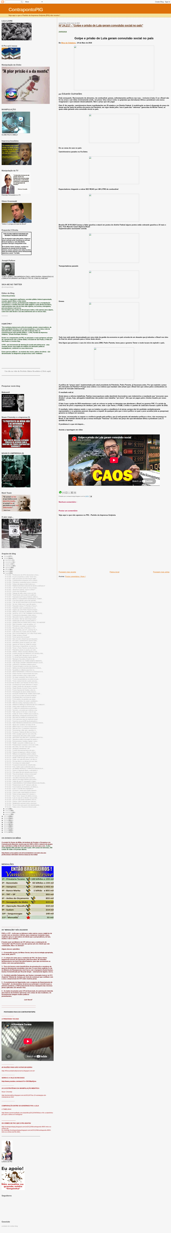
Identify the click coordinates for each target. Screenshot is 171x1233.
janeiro (7, 814)
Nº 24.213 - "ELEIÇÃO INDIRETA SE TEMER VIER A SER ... (23, 693)
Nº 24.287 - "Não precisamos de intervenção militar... (21, 578)
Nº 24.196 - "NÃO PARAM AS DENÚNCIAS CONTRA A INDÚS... (24, 723)
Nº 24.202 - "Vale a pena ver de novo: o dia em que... (21, 712)
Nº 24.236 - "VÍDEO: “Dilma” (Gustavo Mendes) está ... (22, 651)
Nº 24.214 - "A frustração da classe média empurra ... (21, 692)
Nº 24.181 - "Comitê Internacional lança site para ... (20, 750)
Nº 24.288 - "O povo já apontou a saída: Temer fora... (21, 577)
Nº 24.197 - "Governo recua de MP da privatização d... (21, 721)
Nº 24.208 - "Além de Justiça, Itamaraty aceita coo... (21, 703)
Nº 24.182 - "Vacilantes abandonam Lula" (17, 748)
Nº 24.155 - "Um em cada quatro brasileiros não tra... (21, 799)
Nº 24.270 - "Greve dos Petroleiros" (16, 591)
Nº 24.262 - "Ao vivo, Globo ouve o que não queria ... (21, 604)
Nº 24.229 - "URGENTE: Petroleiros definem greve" (20, 664)
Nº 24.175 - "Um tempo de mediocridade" (17, 763)
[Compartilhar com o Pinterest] (75, 492)
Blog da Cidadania (68, 43)
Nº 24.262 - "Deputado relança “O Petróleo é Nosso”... (21, 606)
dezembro (8, 560)
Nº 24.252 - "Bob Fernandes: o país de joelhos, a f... (21, 624)
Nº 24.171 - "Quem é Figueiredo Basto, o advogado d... (21, 770)
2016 (6, 818)
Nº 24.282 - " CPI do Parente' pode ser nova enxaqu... (21, 587)
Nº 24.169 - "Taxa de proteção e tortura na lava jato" (21, 774)
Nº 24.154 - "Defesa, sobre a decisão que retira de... (21, 801)
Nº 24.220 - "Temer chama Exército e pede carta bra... (21, 681)
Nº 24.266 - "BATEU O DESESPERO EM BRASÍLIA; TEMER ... (24, 598)
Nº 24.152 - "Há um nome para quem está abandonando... (22, 805)
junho (7, 571)
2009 (6, 832)
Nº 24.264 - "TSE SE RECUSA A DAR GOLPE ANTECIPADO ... (24, 602)
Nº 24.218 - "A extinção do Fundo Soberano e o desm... (22, 684)
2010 (6, 830)
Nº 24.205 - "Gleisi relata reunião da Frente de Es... (20, 706)
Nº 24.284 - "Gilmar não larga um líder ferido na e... (20, 584)
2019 (6, 556)
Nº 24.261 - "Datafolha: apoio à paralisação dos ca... (21, 608)
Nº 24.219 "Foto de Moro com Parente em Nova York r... (22, 682)
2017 (6, 816)
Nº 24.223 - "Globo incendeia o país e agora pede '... (21, 675)
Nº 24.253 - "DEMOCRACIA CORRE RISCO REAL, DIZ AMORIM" (25, 622)
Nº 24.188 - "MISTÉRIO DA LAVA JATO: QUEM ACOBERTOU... (24, 737)
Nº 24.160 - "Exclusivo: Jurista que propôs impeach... (21, 790)
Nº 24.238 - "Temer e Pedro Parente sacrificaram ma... (21, 648)
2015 (6, 820)
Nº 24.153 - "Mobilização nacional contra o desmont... (21, 803)
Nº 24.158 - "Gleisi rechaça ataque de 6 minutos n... (20, 794)
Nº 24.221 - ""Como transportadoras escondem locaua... (22, 679)
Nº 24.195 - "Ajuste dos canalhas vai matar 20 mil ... (20, 724)
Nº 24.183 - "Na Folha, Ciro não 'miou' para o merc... (21, 746)
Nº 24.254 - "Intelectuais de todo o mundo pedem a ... (21, 620)
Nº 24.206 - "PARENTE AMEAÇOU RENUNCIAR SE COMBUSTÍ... (25, 704)
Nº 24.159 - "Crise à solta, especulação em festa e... (21, 792)
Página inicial (114, 572)
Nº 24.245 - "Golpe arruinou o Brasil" (16, 635)
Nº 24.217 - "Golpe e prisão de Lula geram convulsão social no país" (101, 25)
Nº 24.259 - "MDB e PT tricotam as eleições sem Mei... (21, 611)
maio (7, 573)
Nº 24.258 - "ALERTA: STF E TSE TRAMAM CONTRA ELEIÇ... (24, 613)
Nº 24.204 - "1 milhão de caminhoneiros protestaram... (21, 708)
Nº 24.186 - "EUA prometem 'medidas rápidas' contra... (21, 741)
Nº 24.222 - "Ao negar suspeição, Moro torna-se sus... (21, 677)
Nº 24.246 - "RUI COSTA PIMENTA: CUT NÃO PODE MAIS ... (24, 633)
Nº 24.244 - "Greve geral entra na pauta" (17, 637)
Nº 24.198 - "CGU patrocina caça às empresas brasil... (21, 719)
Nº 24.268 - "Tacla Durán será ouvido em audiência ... (21, 595)
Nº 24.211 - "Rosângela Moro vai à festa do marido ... (21, 697)
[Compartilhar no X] (69, 492)
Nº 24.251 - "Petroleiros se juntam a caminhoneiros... (21, 626)
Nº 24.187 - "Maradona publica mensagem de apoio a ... (22, 739)
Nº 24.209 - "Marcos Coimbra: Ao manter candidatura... (21, 701)
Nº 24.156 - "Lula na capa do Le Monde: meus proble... (21, 798)
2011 (6, 828)
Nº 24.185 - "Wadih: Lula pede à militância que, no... (20, 743)
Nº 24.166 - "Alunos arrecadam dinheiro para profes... (21, 779)
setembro (8, 566)
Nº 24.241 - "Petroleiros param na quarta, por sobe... (21, 642)
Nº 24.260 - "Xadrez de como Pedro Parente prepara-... (22, 609)
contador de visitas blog (10, 1226)
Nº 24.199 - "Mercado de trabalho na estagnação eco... (21, 717)
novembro (8, 562)
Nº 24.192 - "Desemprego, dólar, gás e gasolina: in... (21, 730)
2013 (6, 824)
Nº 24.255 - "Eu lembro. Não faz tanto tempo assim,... (21, 619)
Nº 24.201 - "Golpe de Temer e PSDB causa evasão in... (22, 713)
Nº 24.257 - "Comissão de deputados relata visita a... (21, 615)
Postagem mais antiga (161, 572)
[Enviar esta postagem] (90, 496)
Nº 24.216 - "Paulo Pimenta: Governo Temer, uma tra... (21, 688)
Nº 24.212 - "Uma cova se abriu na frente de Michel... (21, 695)
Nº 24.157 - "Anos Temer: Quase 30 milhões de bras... (21, 796)
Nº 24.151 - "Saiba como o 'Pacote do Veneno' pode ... (21, 807)
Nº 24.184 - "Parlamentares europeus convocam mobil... (22, 745)
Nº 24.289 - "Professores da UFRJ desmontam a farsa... (22, 575)
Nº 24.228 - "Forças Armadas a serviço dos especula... (22, 666)
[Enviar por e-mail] (63, 492)
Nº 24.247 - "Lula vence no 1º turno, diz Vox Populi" (20, 631)
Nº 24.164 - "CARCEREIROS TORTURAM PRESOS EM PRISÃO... (25, 783)
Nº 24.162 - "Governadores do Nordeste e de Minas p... (22, 787)
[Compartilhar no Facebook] (72, 492)
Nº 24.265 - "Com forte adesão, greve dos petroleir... (21, 600)
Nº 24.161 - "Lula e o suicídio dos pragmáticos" (19, 788)
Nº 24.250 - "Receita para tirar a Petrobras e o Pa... (20, 628)
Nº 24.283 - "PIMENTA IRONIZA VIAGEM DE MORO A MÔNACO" (25, 586)
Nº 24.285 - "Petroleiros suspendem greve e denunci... (21, 582)
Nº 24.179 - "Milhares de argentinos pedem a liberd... (21, 754)
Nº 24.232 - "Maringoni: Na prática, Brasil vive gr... (20, 659)
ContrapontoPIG (26, 9)
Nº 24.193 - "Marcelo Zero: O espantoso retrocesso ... (21, 728)
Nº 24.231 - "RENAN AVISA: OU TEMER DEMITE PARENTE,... (24, 661)
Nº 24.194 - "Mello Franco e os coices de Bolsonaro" (21, 726)
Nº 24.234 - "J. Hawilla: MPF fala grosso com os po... (21, 655)
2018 (6, 558)
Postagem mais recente (67, 572)
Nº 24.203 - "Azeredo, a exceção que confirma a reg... (21, 710)
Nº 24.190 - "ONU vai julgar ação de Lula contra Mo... (21, 734)
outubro (7, 564)
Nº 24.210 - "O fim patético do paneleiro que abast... (20, 699)
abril (6, 809)
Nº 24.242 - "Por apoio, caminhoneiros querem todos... (21, 640)
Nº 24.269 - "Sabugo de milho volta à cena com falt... (21, 593)
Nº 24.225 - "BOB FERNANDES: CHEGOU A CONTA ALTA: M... (24, 671)
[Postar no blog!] (66, 492)
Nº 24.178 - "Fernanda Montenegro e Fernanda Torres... (22, 756)
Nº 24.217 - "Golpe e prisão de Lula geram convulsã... (21, 686)
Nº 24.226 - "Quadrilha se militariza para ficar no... (20, 670)
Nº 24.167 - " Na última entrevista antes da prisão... (20, 777)
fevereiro (8, 812)
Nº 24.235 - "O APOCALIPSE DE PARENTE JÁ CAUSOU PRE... (24, 653)
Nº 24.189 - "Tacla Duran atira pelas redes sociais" (20, 735)
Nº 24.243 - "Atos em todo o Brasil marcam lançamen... (21, 639)
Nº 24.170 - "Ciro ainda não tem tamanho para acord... (21, 772)
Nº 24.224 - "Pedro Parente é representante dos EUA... (21, 673)
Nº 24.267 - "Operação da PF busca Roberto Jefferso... (22, 597)
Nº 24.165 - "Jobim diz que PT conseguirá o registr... (21, 781)
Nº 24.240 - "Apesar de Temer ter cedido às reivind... (21, 644)
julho (7, 569)
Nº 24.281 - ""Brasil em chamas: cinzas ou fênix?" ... (21, 589)
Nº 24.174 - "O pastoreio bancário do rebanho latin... (21, 765)
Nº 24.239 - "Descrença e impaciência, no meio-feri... (21, 646)
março (7, 810)
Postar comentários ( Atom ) (75, 576)
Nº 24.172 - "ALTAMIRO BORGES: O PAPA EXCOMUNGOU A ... (24, 768)
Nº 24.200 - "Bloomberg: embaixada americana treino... (21, 715)
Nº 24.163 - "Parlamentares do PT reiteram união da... (21, 785)
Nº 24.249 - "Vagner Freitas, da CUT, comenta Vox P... (21, 630)
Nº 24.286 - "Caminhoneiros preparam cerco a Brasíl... (21, 580)
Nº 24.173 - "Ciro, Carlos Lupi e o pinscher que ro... (20, 766)
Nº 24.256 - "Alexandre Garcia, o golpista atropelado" (21, 617)
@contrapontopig (7, 287)
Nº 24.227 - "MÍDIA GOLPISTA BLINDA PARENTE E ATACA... (23, 668)
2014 (6, 822)
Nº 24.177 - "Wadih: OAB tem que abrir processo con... (21, 757)
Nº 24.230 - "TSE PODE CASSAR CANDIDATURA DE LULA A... (24, 662)
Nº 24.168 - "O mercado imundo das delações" (19, 776)
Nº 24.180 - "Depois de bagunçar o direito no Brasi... (21, 752)
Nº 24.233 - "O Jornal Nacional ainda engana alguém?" (21, 657)
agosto (7, 567)
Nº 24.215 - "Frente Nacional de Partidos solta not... (20, 690)
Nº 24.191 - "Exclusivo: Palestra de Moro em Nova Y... (21, 732)
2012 (6, 826)
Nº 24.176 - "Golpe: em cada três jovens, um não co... (21, 759)
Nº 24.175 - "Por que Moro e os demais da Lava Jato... (21, 761)
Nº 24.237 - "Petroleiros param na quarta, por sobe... (21, 650)
